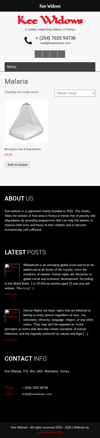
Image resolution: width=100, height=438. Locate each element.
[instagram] (53, 54)
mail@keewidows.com (55, 43)
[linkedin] (61, 54)
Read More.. (12, 294)
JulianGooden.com (50, 432)
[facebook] (38, 54)
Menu (11, 67)
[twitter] (46, 54)
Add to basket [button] (17, 164)
